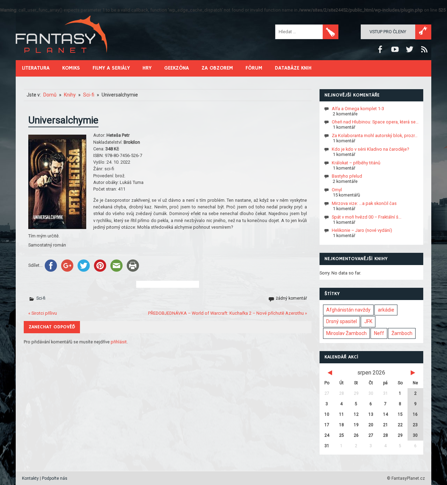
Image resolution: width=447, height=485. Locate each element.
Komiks (71, 68)
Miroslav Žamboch (346, 333)
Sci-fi (40, 298)
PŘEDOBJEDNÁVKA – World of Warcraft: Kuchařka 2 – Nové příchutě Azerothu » (227, 313)
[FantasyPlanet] (62, 58)
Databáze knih (293, 68)
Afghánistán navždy (348, 310)
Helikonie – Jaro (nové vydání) (362, 230)
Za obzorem (217, 68)
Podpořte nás (54, 478)
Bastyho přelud (347, 176)
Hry (147, 68)
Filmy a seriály (111, 68)
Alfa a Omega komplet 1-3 (358, 108)
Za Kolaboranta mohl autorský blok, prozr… (375, 135)
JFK (368, 321)
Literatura (36, 68)
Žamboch (401, 333)
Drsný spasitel (341, 321)
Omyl (337, 189)
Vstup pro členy (387, 31)
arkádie (386, 310)
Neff (379, 333)
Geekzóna (176, 68)
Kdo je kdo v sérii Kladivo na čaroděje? (370, 149)
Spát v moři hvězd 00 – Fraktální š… (367, 216)
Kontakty (30, 478)
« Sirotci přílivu (42, 313)
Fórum (254, 68)
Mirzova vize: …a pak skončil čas (364, 203)
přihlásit (119, 341)
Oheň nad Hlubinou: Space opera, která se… (375, 121)
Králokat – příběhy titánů (356, 162)
